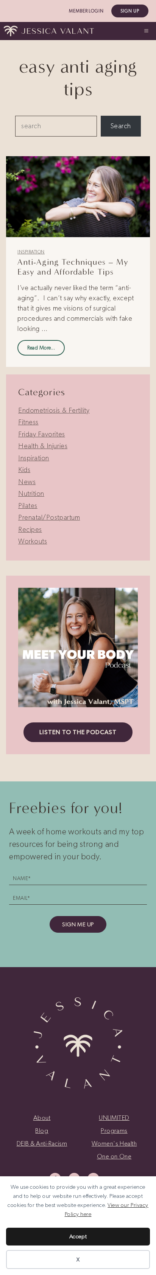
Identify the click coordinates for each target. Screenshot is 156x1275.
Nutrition (31, 493)
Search (121, 126)
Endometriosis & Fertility (54, 410)
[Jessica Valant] (49, 31)
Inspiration (31, 252)
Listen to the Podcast (77, 732)
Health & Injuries (42, 446)
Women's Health (114, 1143)
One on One (114, 1156)
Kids (24, 470)
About (42, 1117)
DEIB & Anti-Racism (42, 1143)
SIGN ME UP (78, 924)
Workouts (32, 541)
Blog (41, 1130)
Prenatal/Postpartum (49, 517)
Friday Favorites (41, 434)
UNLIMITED (114, 1117)
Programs (114, 1130)
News (27, 482)
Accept (78, 1236)
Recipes (30, 529)
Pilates (27, 506)
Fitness (28, 422)
